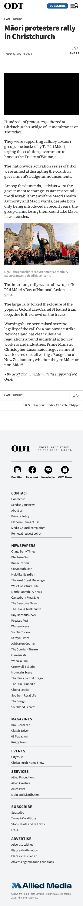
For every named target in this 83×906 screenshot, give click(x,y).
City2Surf (17, 757)
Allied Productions (23, 777)
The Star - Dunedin (23, 684)
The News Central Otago (27, 678)
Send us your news (23, 505)
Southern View (20, 632)
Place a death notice (24, 850)
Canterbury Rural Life (25, 597)
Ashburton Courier (23, 643)
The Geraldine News (24, 603)
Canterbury (13, 19)
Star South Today (44, 405)
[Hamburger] (74, 6)
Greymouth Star (21, 569)
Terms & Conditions (23, 818)
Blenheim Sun (20, 557)
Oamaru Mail (19, 655)
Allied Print (18, 789)
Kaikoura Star (20, 563)
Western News (20, 626)
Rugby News (19, 742)
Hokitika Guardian (23, 574)
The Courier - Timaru (24, 649)
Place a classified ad (24, 856)
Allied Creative (20, 783)
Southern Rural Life (23, 695)
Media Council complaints (28, 528)
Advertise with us (22, 844)
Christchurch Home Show (27, 763)
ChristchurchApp (67, 405)
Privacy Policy (20, 516)
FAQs (14, 830)
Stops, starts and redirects (28, 824)
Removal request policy (26, 533)
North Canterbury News (26, 592)
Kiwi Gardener (20, 725)
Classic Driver (20, 731)
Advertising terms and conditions (32, 862)
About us (17, 510)
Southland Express (23, 707)
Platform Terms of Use (25, 522)
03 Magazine (19, 736)
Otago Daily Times (23, 551)
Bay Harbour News (23, 615)
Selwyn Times (20, 638)
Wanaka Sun (19, 661)
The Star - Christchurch (26, 609)
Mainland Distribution (25, 795)
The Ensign (18, 701)
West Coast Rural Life (25, 586)
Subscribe (58, 6)
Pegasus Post (19, 620)
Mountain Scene (21, 672)
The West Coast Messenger (28, 580)
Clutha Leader (20, 690)
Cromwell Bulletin (22, 667)
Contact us (18, 499)
